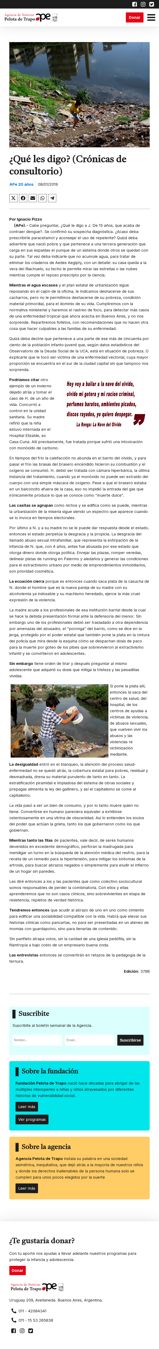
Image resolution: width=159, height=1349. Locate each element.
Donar (134, 17)
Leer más (26, 1106)
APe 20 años (21, 184)
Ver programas (32, 1119)
